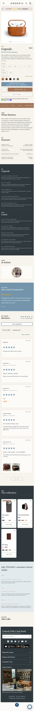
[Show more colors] (31, 77)
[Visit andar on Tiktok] (19, 641)
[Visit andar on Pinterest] (26, 641)
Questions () (16, 330)
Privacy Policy (12, 696)
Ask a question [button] (17, 324)
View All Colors (28, 76)
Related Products (29, 105)
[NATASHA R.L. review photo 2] (16, 467)
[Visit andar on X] (15, 641)
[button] (29, 706)
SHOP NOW (25, 8)
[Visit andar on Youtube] (22, 641)
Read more (3, 60)
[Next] (32, 9)
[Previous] (2, 9)
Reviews (20, 105)
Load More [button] (17, 478)
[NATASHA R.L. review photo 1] (7, 467)
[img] (16, 347)
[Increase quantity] (6, 89)
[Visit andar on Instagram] (8, 641)
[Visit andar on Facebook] (12, 641)
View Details (9, 524)
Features (12, 105)
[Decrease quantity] (2, 89)
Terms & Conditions (20, 696)
